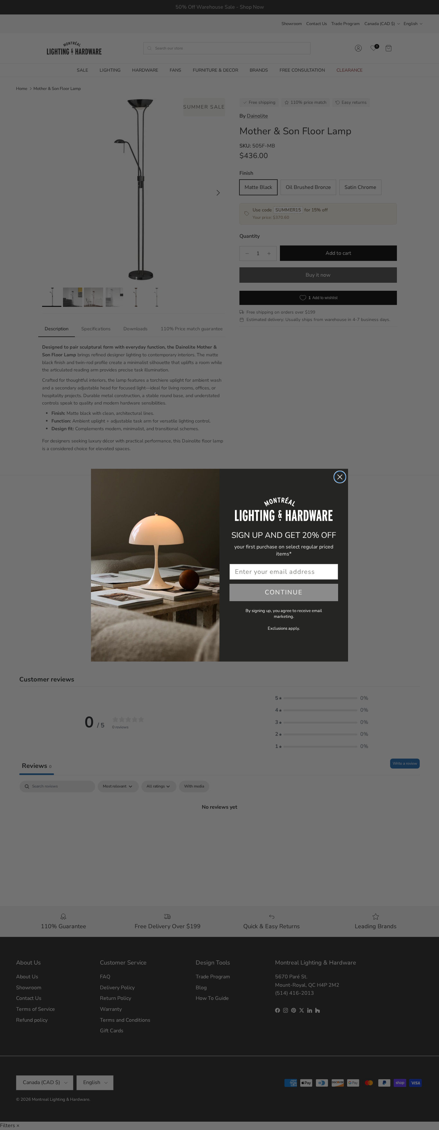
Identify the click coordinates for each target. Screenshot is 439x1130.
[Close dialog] (339, 477)
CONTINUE (284, 592)
